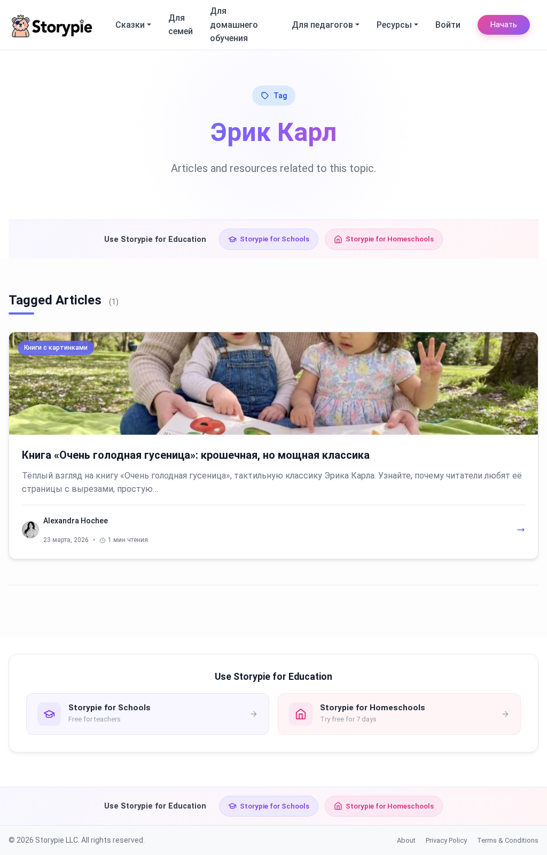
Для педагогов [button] (322, 25)
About (406, 840)
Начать (503, 24)
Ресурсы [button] (394, 25)
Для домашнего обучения (234, 24)
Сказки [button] (130, 25)
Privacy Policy (446, 840)
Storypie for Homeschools (390, 238)
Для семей (180, 25)
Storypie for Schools (274, 238)
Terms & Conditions (507, 840)
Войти (447, 25)
